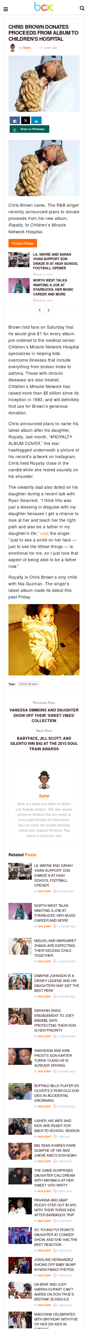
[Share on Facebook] (15, 120)
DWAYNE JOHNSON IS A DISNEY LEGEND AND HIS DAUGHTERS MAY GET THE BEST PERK (56, 983)
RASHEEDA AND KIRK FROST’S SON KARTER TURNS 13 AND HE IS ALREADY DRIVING (53, 1058)
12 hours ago (66, 961)
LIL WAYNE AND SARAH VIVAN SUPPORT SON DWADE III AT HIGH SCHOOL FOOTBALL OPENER (55, 261)
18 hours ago (66, 1071)
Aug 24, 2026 (44, 274)
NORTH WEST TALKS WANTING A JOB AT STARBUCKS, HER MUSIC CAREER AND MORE (53, 287)
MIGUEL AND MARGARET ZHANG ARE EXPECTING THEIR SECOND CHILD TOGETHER (55, 948)
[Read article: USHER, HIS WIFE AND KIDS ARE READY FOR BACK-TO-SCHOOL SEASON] (20, 1126)
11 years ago (48, 47)
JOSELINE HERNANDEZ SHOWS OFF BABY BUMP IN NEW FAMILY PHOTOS (55, 1264)
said (44, 533)
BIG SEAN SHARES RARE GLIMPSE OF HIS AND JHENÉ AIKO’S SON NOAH (55, 1150)
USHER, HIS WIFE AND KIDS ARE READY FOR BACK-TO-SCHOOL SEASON (57, 1125)
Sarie (27, 47)
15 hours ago (66, 996)
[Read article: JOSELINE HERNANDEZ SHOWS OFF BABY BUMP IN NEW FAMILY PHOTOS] (20, 1265)
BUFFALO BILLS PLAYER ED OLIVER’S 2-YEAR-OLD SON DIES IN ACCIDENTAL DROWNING (56, 1093)
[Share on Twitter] (25, 120)
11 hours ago (66, 926)
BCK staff (44, 891)
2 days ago (64, 1161)
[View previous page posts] (39, 310)
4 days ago (64, 1305)
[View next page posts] (48, 310)
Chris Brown (28, 684)
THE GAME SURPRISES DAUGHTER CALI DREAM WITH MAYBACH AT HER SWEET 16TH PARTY (54, 1178)
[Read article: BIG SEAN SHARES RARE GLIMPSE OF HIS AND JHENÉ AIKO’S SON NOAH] (20, 1151)
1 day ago (63, 1136)
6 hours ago (65, 891)
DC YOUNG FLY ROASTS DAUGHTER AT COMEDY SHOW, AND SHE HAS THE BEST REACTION (55, 1237)
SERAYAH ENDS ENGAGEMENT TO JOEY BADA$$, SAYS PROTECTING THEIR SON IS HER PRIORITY (55, 1020)
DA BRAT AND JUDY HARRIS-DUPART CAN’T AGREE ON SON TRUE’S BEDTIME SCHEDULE (54, 1291)
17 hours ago (66, 1036)
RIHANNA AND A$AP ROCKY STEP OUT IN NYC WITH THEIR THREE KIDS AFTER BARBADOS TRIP (55, 1207)
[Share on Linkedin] (36, 120)
